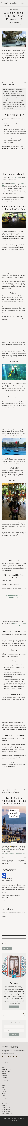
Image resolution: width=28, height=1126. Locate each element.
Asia (11, 9)
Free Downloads (6, 1071)
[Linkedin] (16, 1056)
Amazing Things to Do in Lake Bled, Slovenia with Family (7, 860)
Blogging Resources (7, 1113)
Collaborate (4, 1075)
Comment (5, 916)
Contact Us (4, 1077)
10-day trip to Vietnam (16, 177)
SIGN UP (14, 1034)
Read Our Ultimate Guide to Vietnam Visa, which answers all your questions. (14, 625)
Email (4, 943)
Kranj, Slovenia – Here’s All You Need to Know (21, 860)
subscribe (5, 849)
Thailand (4, 1093)
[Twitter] (5, 1056)
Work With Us (14, 1120)
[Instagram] (11, 1056)
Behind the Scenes (6, 1069)
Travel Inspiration (6, 1109)
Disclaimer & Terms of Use (17, 1118)
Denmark (4, 1091)
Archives (4, 1073)
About (3, 1067)
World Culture (5, 1103)
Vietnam (15, 9)
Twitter (23, 853)
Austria (3, 1085)
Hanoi (13, 183)
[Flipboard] (13, 1056)
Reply (4, 900)
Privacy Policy (7, 1118)
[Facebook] (3, 1056)
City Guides (4, 1105)
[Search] (24, 1013)
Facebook (5, 853)
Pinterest (16, 853)
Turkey (3, 1095)
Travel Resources (6, 1111)
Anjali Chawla (14, 22)
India (3, 1087)
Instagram (11, 853)
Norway (3, 1089)
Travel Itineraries (6, 1107)
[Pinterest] (8, 1056)
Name (4, 937)
